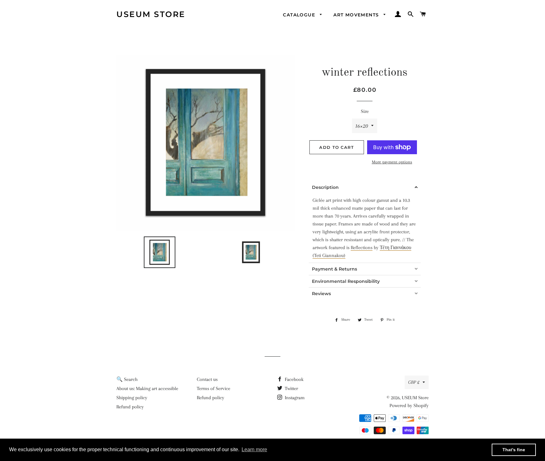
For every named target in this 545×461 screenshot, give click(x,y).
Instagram (294, 397)
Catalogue (300, 15)
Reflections (361, 247)
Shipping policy (131, 397)
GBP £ (413, 382)
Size (365, 111)
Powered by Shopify (409, 405)
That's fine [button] (513, 449)
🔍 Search (127, 379)
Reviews (321, 293)
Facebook (293, 379)
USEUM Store (150, 14)
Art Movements (357, 15)
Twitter (291, 388)
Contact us (207, 379)
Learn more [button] (254, 449)
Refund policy (130, 407)
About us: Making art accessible (147, 388)
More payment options (392, 162)
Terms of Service (213, 388)
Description (325, 187)
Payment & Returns (334, 269)
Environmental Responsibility (346, 281)
